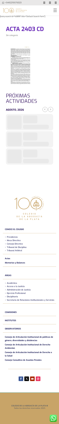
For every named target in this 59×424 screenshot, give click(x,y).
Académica (12, 283)
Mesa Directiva (14, 240)
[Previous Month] (45, 109)
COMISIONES (11, 312)
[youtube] (50, 2)
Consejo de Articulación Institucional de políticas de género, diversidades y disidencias (29, 339)
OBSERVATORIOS (13, 328)
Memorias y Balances (15, 262)
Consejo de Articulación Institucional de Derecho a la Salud (28, 354)
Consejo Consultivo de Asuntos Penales (23, 360)
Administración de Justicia (19, 289)
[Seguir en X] (26, 378)
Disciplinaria (12, 296)
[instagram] (56, 2)
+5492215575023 (13, 2)
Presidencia (12, 237)
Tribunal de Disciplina (16, 247)
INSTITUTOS (10, 320)
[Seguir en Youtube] (32, 378)
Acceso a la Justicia (16, 286)
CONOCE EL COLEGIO (14, 229)
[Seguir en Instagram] (38, 378)
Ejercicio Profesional (16, 293)
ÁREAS (8, 275)
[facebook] (44, 2)
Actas (7, 258)
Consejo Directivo (15, 244)
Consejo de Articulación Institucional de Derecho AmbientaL (27, 346)
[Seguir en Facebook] (21, 378)
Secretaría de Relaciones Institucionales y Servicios (30, 300)
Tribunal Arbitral (14, 250)
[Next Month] (50, 109)
